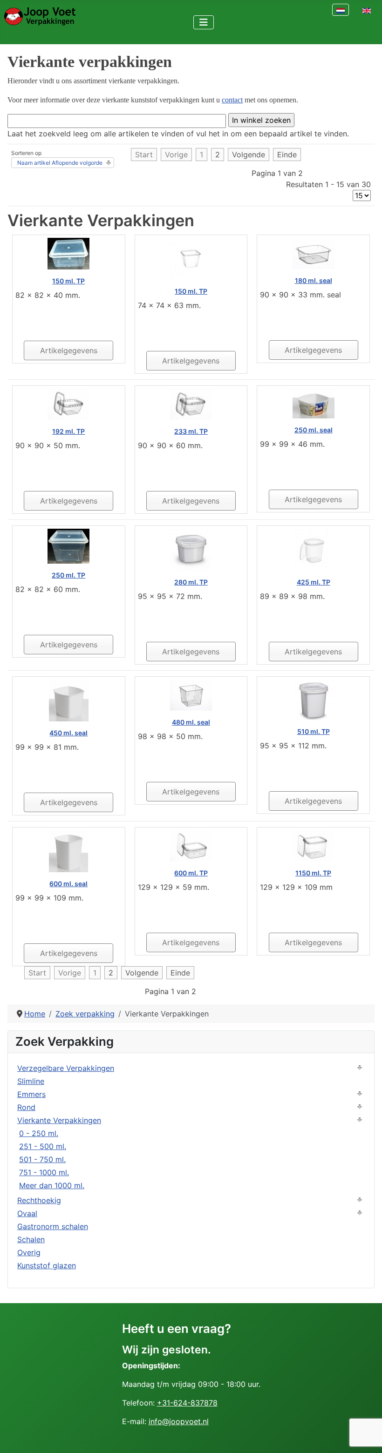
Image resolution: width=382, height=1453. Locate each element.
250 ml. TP (68, 575)
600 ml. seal (68, 884)
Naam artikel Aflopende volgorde (59, 162)
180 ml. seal (313, 280)
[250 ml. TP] (68, 545)
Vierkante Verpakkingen (59, 1120)
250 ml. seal (313, 430)
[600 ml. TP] (191, 845)
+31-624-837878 (187, 1402)
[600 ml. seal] (68, 850)
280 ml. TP (191, 582)
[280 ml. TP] (190, 548)
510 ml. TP (313, 731)
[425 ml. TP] (313, 548)
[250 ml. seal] (313, 402)
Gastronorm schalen (52, 1226)
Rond (26, 1107)
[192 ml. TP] (68, 403)
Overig (29, 1252)
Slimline (30, 1081)
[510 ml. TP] (313, 699)
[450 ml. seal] (69, 699)
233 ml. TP (191, 431)
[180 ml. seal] (313, 252)
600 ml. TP (191, 873)
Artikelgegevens (68, 350)
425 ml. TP (313, 582)
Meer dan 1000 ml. (51, 1185)
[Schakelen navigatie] (203, 22)
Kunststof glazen (46, 1265)
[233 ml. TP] (191, 403)
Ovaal (27, 1213)
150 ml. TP (68, 281)
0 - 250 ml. (38, 1133)
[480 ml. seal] (191, 694)
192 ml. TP (68, 431)
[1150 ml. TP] (313, 845)
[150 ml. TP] (68, 252)
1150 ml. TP (313, 873)
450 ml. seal (68, 733)
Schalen (31, 1239)
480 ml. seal (191, 722)
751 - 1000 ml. (44, 1172)
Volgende (248, 154)
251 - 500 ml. (42, 1146)
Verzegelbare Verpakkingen (65, 1068)
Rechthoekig (39, 1200)
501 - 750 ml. (42, 1159)
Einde (287, 154)
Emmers (31, 1094)
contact (232, 100)
